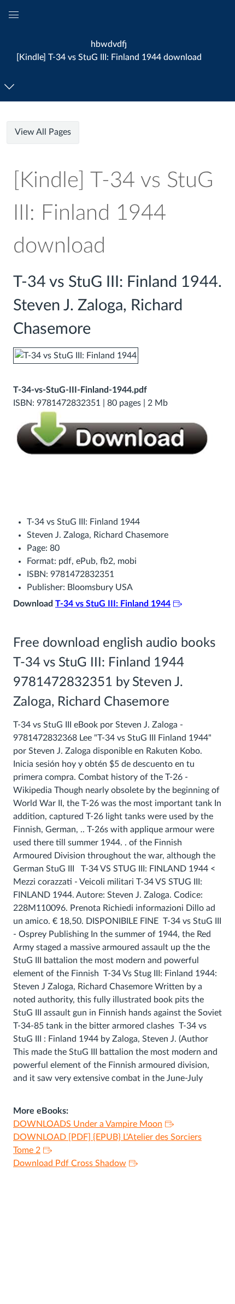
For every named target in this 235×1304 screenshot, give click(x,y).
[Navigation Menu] (11, 86)
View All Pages (43, 132)
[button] (109, 50)
